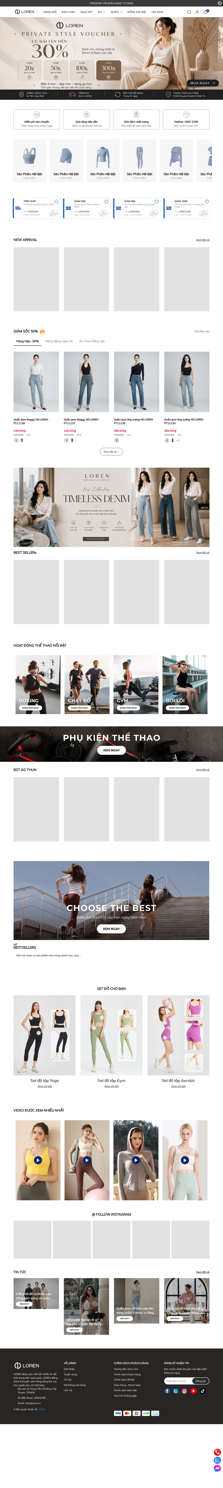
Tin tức (68, 1379)
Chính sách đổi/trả (124, 1379)
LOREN (41, 1409)
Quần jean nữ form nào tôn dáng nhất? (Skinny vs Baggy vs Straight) (136, 1311)
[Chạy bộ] (87, 684)
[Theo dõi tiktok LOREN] (202, 1391)
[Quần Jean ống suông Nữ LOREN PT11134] (187, 382)
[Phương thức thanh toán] (136, 1413)
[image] (111, 507)
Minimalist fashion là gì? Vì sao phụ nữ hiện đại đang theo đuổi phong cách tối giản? (84, 1322)
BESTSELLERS (25, 946)
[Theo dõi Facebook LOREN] (167, 1391)
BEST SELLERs (25, 552)
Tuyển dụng (70, 1374)
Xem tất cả (202, 239)
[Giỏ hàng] (205, 11)
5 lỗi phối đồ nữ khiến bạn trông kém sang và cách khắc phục (33, 1296)
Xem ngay (24, 1304)
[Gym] (136, 684)
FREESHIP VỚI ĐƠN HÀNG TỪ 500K (111, 3)
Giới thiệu (69, 1369)
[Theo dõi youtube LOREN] (193, 1391)
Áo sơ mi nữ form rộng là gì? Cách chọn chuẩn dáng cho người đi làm (186, 1311)
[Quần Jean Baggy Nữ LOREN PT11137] (86, 382)
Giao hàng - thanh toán (127, 1385)
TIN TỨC (20, 1272)
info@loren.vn (33, 1403)
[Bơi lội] (184, 684)
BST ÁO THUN (25, 769)
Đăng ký (201, 1381)
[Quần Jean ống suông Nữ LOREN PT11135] (136, 382)
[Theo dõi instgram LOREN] (184, 1391)
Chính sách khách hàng (127, 1374)
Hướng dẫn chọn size (126, 1369)
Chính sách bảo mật (125, 1390)
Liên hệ (68, 1390)
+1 (178, 440)
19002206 (40, 1397)
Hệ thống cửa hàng (75, 1385)
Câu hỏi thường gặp (125, 1395)
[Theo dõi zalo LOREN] (176, 1391)
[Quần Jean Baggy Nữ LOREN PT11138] (36, 382)
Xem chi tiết (45, 1086)
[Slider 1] (111, 58)
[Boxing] (38, 684)
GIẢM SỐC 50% (26, 331)
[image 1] (111, 900)
